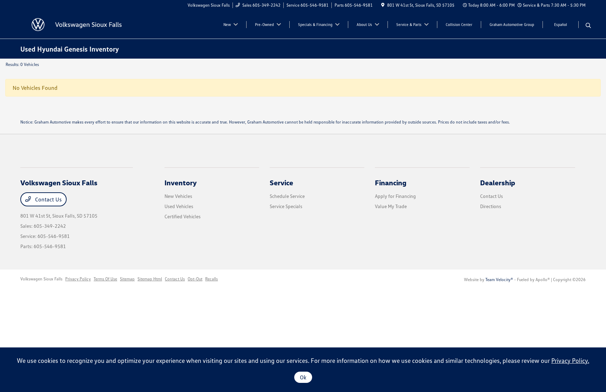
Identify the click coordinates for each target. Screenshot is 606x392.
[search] (588, 25)
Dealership (497, 182)
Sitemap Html (149, 278)
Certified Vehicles (182, 216)
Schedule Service (287, 196)
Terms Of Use (105, 278)
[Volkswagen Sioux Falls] (80, 23)
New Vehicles (178, 196)
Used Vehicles (178, 206)
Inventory (180, 182)
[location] (382, 5)
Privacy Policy (78, 278)
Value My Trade (391, 206)
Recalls (211, 278)
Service (281, 182)
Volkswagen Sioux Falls (41, 278)
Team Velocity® (499, 279)
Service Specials (286, 206)
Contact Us (48, 199)
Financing (390, 182)
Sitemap (127, 278)
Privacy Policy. (570, 360)
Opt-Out (195, 278)
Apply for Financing (395, 196)
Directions (490, 206)
